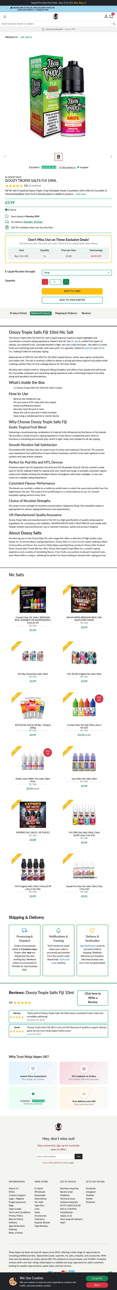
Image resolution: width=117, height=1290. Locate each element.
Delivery (13, 1222)
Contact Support (17, 1195)
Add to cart (72, 291)
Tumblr (89, 1199)
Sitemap (13, 1229)
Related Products (41, 313)
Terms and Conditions (20, 1212)
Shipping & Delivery (66, 313)
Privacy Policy (48, 1163)
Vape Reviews (41, 1226)
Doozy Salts (14, 177)
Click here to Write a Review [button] (93, 998)
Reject (97, 1285)
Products (11, 37)
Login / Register (16, 1199)
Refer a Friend (16, 1233)
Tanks (37, 1212)
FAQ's (12, 1192)
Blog (11, 1205)
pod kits (89, 348)
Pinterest (90, 1202)
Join (78, 1156)
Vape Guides (15, 1209)
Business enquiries (69, 1188)
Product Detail (18, 313)
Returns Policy (16, 1219)
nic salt (74, 341)
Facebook (90, 1188)
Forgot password (17, 1202)
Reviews (86, 313)
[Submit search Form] (114, 24)
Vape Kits (39, 1205)
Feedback (65, 1195)
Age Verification (88, 946)
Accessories (40, 1216)
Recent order (66, 1192)
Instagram (91, 1192)
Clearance (40, 1219)
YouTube (90, 1195)
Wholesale (40, 1192)
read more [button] (81, 194)
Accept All (97, 1278)
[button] (5, 17)
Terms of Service (63, 1163)
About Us (13, 1188)
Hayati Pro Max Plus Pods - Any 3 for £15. (57, 3)
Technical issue (67, 1199)
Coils (37, 1209)
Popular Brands (42, 1222)
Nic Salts (26, 37)
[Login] (106, 16)
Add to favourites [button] (72, 300)
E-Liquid (39, 1188)
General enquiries (69, 1202)
